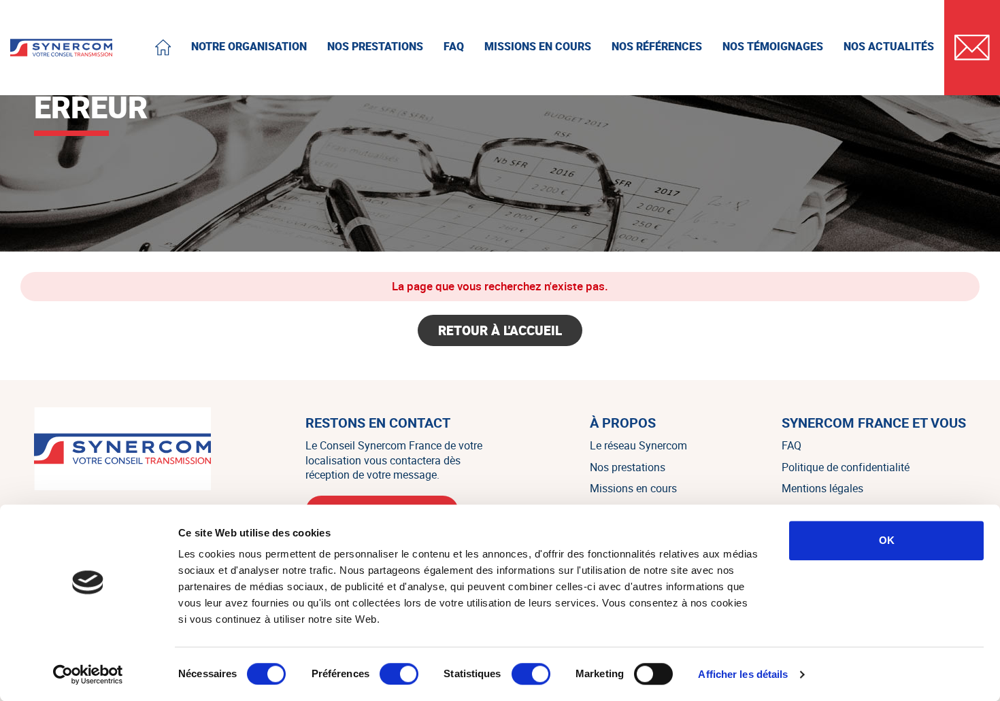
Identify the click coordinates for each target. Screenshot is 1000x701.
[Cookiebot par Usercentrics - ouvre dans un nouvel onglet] (88, 674)
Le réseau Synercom (638, 445)
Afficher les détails (743, 674)
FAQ (791, 445)
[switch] (399, 674)
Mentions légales (822, 488)
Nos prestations (627, 467)
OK (887, 540)
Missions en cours (633, 488)
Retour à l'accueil (500, 330)
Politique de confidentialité (846, 467)
